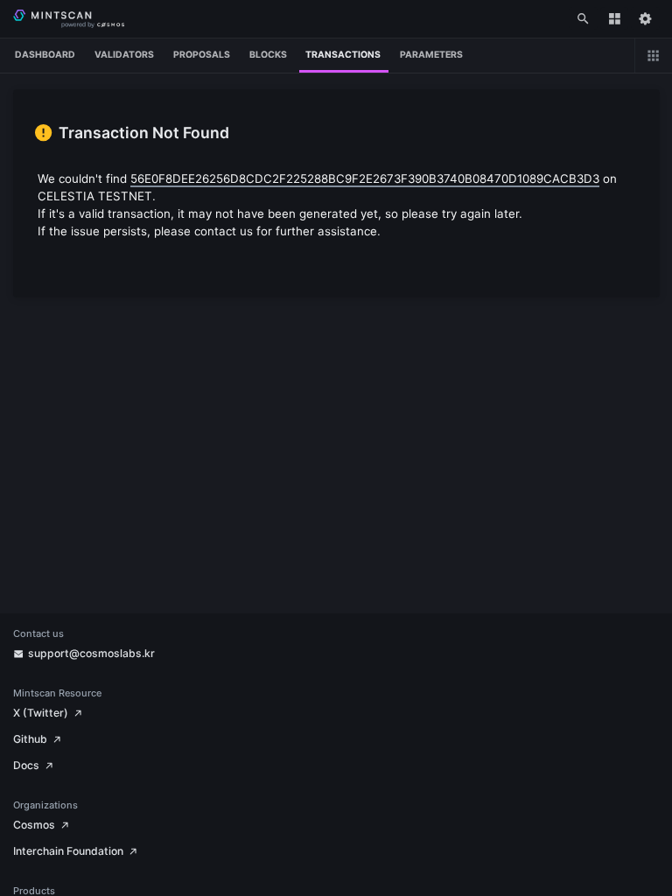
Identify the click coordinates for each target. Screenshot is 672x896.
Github (30, 739)
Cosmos (34, 824)
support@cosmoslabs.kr (91, 653)
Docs (26, 765)
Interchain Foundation (68, 851)
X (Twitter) (40, 712)
